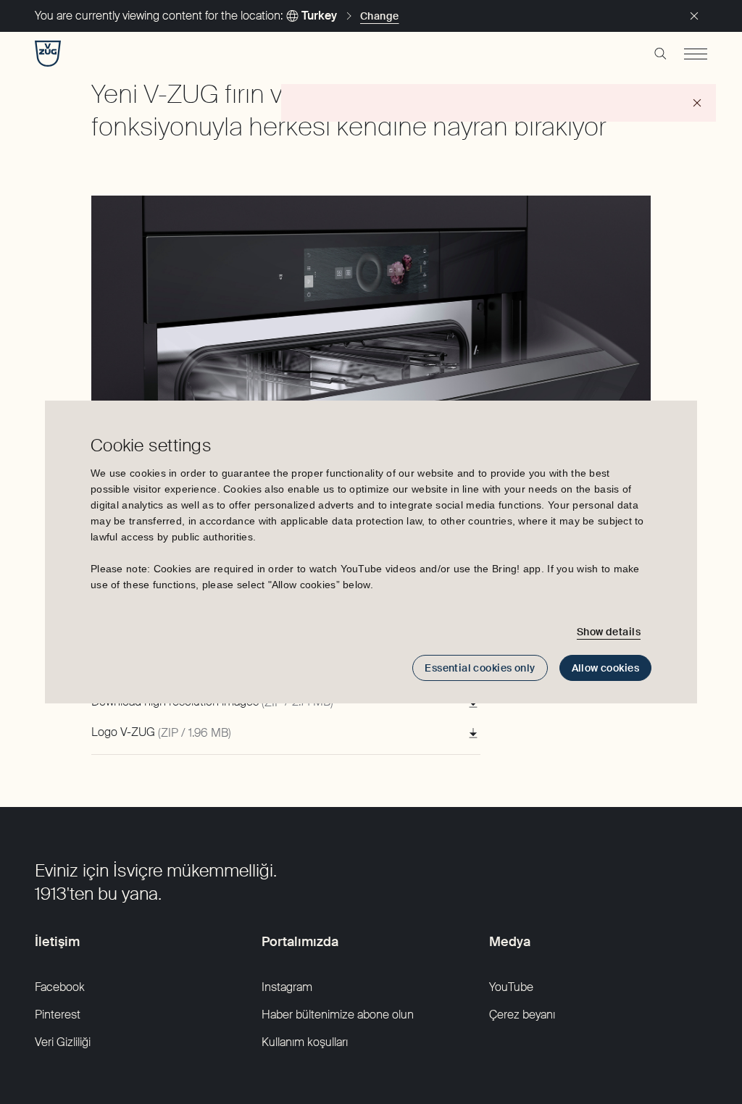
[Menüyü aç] (695, 54)
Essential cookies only (480, 667)
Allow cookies (605, 667)
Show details (609, 631)
